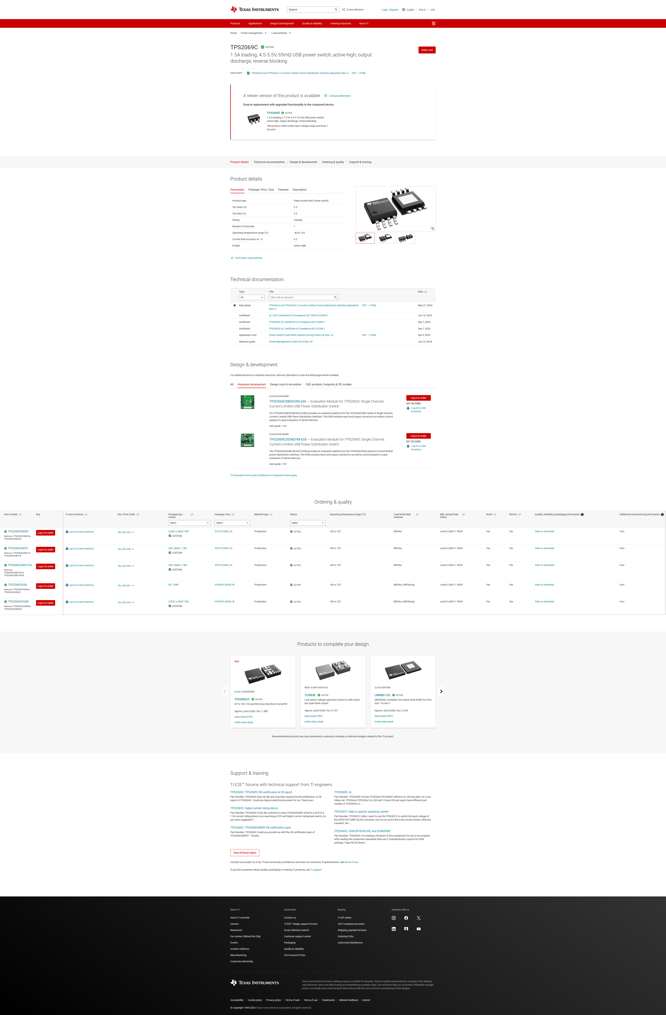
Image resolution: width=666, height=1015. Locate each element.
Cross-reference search (296, 930)
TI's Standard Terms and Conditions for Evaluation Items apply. (263, 475)
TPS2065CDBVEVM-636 (287, 401)
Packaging (290, 942)
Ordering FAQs (345, 936)
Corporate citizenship (241, 961)
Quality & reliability (294, 948)
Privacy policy (273, 1000)
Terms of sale (292, 1000)
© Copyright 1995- (243, 1007)
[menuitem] (433, 23)
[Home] (254, 9)
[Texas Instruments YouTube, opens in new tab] (419, 930)
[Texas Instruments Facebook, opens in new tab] (406, 919)
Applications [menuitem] (255, 23)
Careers (234, 923)
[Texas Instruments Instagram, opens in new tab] (394, 919)
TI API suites (344, 917)
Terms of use (311, 1000)
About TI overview (240, 917)
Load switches (279, 33)
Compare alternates (340, 95)
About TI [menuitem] (363, 23)
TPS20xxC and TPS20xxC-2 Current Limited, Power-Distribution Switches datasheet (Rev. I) (300, 73)
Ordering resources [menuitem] (340, 23)
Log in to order (418, 397)
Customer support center (297, 936)
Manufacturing (238, 955)
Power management (252, 33)
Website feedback (348, 1000)
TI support (316, 869)
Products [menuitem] (235, 23)
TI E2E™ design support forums (300, 923)
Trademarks (328, 1000)
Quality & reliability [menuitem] (312, 23)
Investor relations (239, 948)
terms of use (351, 862)
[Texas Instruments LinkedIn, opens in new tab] (394, 930)
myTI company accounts (351, 923)
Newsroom (236, 930)
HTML (363, 73)
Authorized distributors (350, 942)
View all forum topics (244, 852)
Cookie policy (255, 1000)
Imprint (366, 1000)
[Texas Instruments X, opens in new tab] (419, 919)
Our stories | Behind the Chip (245, 936)
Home (233, 33)
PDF (354, 73)
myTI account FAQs (294, 955)
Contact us (290, 917)
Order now (427, 50)
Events (234, 942)
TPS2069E (273, 113)
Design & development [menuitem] (282, 23)
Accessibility (237, 1000)
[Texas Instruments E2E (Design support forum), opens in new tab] (406, 930)
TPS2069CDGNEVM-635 (288, 439)
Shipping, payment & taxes (352, 930)
